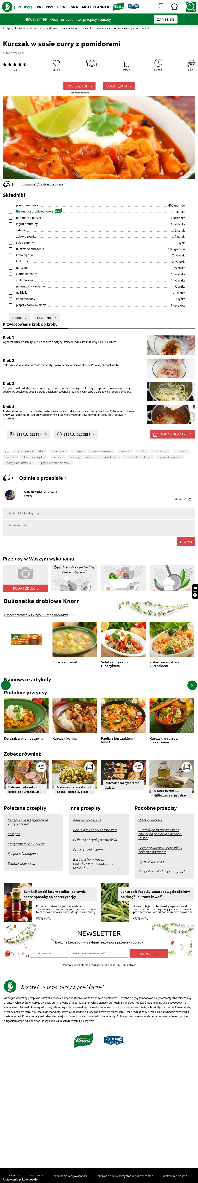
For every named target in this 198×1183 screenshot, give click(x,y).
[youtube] (195, 588)
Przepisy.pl (9, 28)
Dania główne (49, 28)
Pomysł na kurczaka (19, 463)
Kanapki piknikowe (87, 820)
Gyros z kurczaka (151, 862)
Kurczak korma (64, 738)
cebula (125, 451)
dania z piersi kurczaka (29, 451)
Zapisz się (149, 953)
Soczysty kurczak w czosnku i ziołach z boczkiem (160, 850)
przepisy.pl (17, 53)
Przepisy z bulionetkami (55, 463)
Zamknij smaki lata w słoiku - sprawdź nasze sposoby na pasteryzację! (55, 894)
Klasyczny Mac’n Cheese (26, 844)
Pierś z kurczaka (150, 820)
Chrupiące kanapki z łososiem (95, 830)
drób (142, 451)
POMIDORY (160, 451)
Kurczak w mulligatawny (24, 738)
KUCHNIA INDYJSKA (34, 457)
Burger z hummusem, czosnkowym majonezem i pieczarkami (93, 863)
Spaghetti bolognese (23, 853)
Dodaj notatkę (174, 434)
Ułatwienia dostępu (176, 1175)
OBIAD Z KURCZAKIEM (138, 457)
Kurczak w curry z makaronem (163, 740)
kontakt (14, 1175)
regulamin (36, 1175)
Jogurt (10, 457)
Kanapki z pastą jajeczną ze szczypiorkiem (28, 822)
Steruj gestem (30, 434)
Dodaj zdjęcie (25, 588)
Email (17, 318)
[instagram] (195, 595)
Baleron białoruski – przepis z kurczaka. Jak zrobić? (24, 789)
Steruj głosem (77, 434)
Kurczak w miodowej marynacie (162, 871)
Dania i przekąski (28, 28)
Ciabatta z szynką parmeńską (95, 840)
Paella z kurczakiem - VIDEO (118, 740)
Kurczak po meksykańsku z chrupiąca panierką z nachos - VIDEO (160, 834)
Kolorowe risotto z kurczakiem (164, 664)
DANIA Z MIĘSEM (101, 451)
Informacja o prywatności (70, 1175)
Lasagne (14, 834)
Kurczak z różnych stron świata (122, 785)
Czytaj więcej (43, 918)
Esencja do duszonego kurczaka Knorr (94, 457)
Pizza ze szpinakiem (88, 849)
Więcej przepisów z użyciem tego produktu (36, 615)
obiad (57, 457)
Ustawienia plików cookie (20, 1179)
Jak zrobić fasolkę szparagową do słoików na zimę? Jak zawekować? (155, 894)
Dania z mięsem (69, 28)
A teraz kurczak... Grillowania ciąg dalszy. (170, 792)
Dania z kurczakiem (93, 28)
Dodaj (186, 541)
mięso (78, 451)
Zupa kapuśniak (65, 662)
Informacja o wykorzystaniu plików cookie (125, 1175)
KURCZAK (181, 451)
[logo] (18, 7)
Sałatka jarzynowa (21, 863)
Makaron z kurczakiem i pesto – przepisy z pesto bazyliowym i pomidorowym (74, 789)
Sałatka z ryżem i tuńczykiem (114, 664)
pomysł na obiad (170, 457)
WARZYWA (58, 451)
